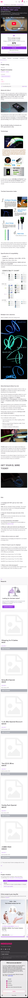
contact (7, 71)
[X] (3, 949)
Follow (14, 47)
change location (20, 4)
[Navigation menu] (26, 1)
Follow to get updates (8, 886)
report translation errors (6, 957)
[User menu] (24, 2)
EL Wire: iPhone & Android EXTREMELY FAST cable (10, 9)
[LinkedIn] (9, 949)
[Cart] (19, 2)
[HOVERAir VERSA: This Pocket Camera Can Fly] (13, 912)
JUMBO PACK (6, 847)
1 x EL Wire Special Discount (12, 722)
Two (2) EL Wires (8, 763)
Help (11, 877)
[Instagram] (7, 949)
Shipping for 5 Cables (10, 640)
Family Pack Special (9, 805)
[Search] (16, 2)
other (3, 81)
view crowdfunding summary (14, 52)
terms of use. (11, 523)
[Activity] (22, 1)
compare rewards (8, 606)
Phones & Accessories (6, 76)
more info (3, 71)
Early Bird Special (8, 680)
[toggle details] (24, 936)
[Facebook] (1, 949)
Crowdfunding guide (18, 877)
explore (7, 897)
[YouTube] (5, 949)
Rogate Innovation (6, 11)
